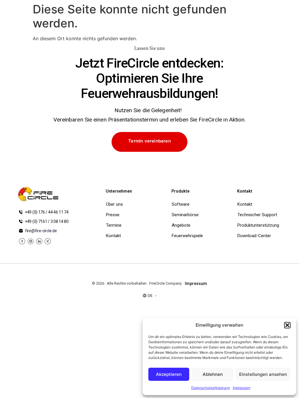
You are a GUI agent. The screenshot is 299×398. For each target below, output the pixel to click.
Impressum (241, 387)
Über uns (114, 204)
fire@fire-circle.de (41, 230)
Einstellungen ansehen (263, 374)
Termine (113, 225)
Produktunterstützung (258, 225)
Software (181, 204)
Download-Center (254, 235)
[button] (287, 325)
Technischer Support (257, 214)
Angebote (181, 225)
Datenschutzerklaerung (210, 387)
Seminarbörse (185, 214)
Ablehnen (213, 374)
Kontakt (113, 235)
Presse (112, 214)
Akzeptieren (169, 374)
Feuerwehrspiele (186, 235)
